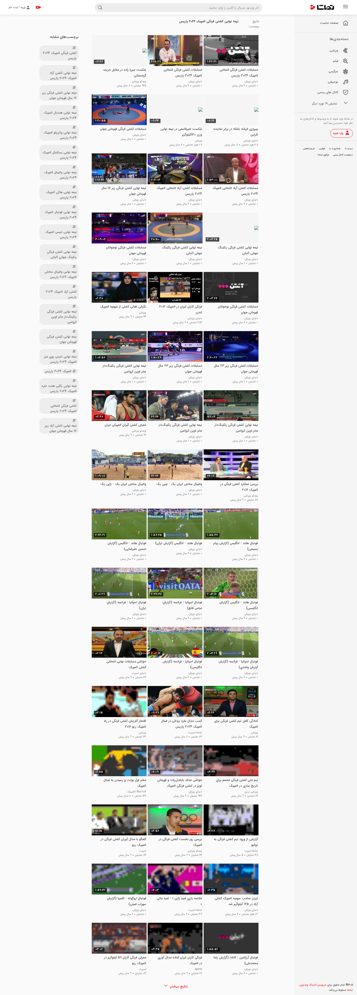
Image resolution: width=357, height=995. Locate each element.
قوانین (322, 148)
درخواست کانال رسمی (343, 154)
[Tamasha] (322, 7)
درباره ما (349, 148)
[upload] (38, 7)
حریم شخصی (309, 148)
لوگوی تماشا (323, 154)
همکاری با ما (335, 148)
